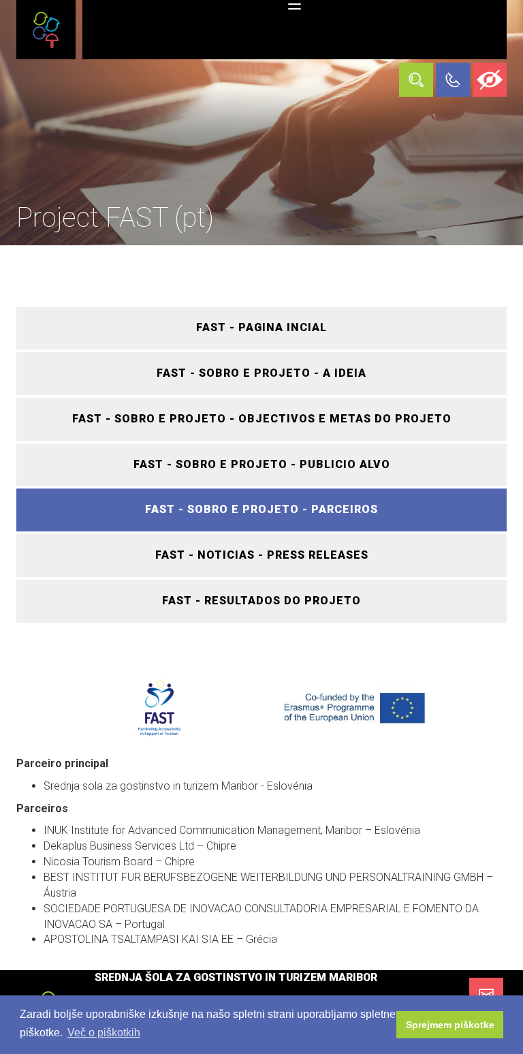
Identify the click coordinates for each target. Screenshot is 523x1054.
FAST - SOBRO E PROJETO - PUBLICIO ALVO (261, 464)
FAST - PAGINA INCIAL (261, 327)
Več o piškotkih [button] (103, 1032)
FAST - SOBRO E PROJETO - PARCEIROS (261, 509)
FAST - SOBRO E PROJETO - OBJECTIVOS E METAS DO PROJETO (261, 418)
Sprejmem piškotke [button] (450, 1024)
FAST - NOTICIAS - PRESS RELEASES (261, 554)
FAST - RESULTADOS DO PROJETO (261, 600)
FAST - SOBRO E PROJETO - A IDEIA (261, 373)
